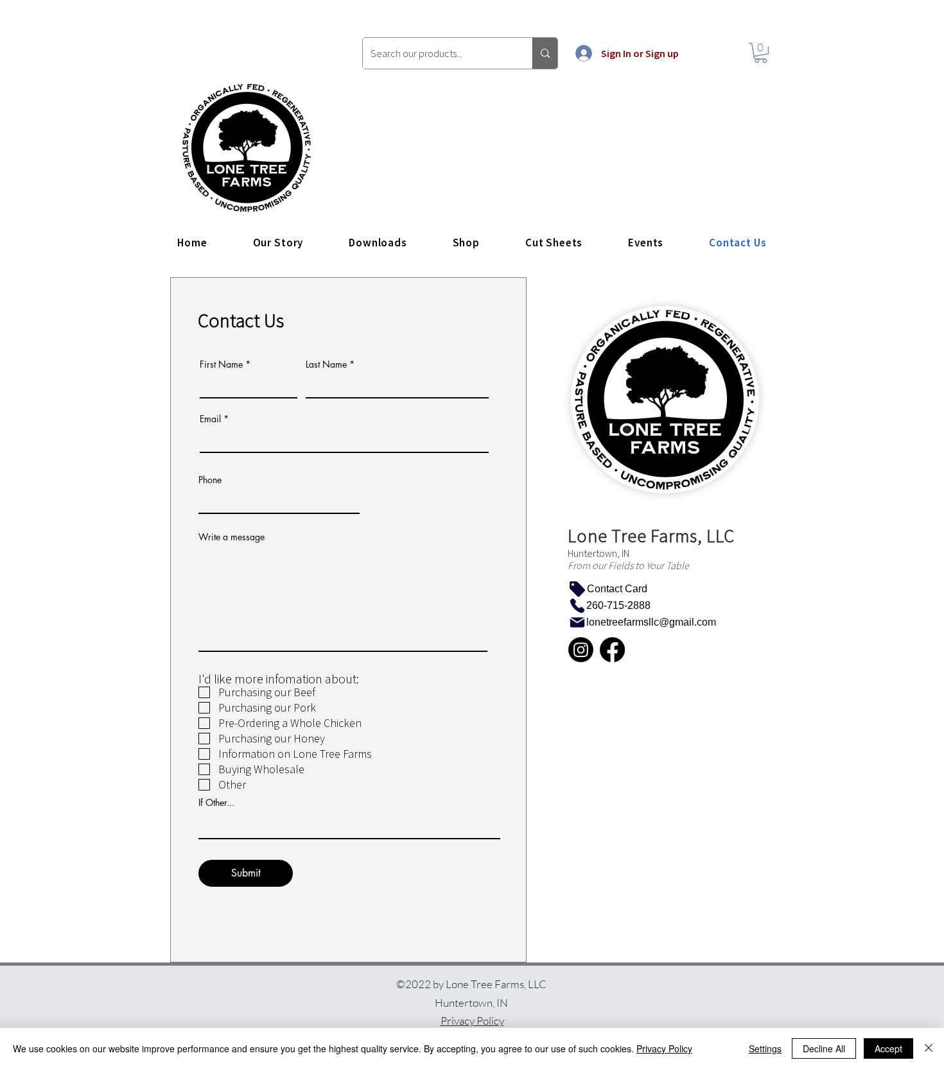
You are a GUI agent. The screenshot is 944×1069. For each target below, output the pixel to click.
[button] (761, 53)
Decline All (824, 1048)
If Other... (216, 802)
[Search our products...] (544, 53)
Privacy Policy (664, 1048)
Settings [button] (765, 1048)
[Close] (928, 1048)
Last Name (326, 364)
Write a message (231, 537)
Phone (210, 479)
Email (210, 419)
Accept (888, 1048)
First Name (221, 364)
